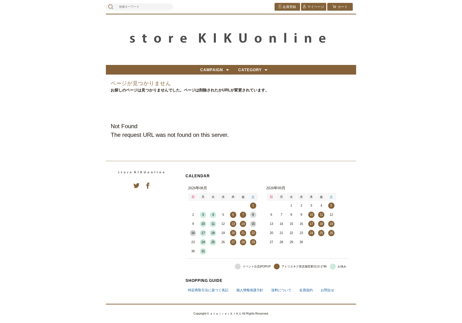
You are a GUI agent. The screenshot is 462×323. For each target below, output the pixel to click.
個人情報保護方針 (249, 290)
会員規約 (306, 290)
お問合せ (327, 290)
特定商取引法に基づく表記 (208, 290)
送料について (281, 290)
